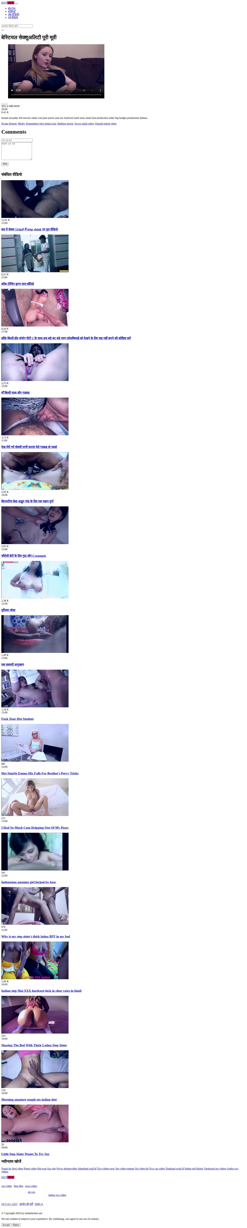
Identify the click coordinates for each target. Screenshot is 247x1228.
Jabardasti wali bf (87, 1168)
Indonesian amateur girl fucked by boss (28, 882)
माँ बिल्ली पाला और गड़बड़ (15, 392)
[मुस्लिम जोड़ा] (35, 597)
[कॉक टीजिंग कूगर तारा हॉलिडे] (35, 271)
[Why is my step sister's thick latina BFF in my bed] (35, 923)
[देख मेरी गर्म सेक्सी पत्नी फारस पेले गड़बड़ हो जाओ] (35, 434)
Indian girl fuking (194, 1168)
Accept (6, 1225)
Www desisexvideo (66, 1168)
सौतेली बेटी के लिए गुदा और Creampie (23, 556)
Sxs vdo (51, 1168)
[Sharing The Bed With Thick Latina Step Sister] (35, 1032)
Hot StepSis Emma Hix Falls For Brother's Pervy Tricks (39, 773)
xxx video (6, 1186)
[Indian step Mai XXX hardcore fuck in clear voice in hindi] (35, 978)
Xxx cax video (157, 1168)
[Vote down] (6, 104)
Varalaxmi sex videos (215, 1168)
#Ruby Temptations (28, 123)
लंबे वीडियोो (13, 14)
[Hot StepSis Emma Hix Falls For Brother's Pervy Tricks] (35, 760)
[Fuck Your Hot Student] (35, 706)
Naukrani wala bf (175, 1168)
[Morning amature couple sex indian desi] (35, 1087)
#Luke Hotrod (8, 123)
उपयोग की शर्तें (26, 1204)
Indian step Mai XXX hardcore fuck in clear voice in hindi (41, 990)
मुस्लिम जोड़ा (8, 610)
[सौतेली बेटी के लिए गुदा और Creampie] (35, 543)
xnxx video (31, 1186)
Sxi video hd (142, 1168)
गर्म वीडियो (13, 17)
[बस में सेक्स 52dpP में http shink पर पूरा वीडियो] (35, 217)
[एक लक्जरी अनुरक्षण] (35, 652)
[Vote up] (2, 104)
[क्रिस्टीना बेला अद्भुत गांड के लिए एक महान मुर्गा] (35, 488)
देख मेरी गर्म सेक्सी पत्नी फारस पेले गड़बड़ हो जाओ (29, 447)
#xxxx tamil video (84, 123)
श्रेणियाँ (11, 11)
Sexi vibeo (17, 1168)
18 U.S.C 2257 (9, 1204)
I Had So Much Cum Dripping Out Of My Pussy (35, 827)
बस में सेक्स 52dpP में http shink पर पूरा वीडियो (29, 229)
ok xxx (31, 1192)
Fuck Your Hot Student (17, 719)
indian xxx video (57, 1195)
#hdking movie (65, 123)
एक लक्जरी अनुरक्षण (12, 664)
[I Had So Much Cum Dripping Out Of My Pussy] (35, 815)
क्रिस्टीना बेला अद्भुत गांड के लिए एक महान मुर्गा (27, 501)
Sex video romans (124, 1168)
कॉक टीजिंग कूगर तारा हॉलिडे (17, 284)
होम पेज (11, 8)
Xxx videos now (106, 1168)
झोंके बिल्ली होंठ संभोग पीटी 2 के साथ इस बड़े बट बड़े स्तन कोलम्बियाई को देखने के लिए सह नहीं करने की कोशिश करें (66, 338)
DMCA (39, 1204)
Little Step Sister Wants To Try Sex (25, 1154)
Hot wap (42, 1168)
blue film (18, 1186)
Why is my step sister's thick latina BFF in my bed (35, 936)
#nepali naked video (105, 123)
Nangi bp (6, 1168)
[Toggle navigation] (16, 3)
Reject (16, 1225)
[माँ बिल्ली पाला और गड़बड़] (35, 380)
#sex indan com (47, 123)
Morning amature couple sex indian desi (29, 1099)
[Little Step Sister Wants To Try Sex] (35, 1141)
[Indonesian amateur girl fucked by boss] (35, 869)
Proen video (30, 1168)
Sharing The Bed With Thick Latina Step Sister (34, 1045)
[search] (2, 30)
